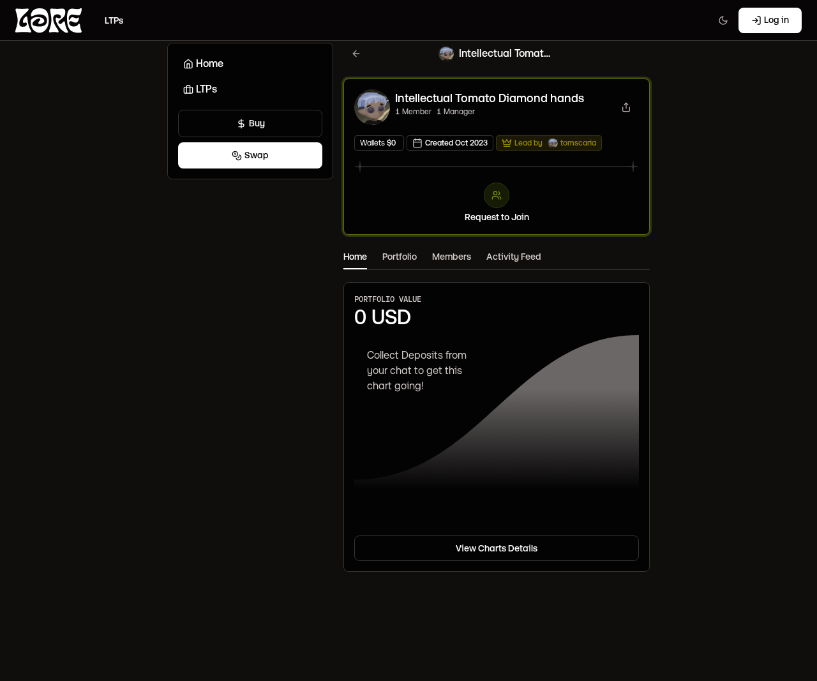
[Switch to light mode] (723, 20)
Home (209, 63)
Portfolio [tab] (399, 256)
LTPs (206, 89)
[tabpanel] (496, 421)
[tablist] (496, 257)
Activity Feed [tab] (513, 256)
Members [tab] (451, 256)
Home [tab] (355, 256)
